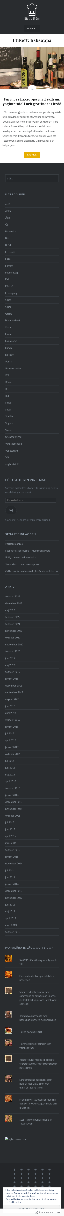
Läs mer (32, 154)
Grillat (8, 313)
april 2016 (10, 781)
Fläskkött (10, 286)
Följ (11, 510)
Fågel (8, 258)
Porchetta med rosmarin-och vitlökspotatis (35, 1045)
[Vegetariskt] (42, 1178)
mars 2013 (11, 925)
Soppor (9, 423)
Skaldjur (9, 416)
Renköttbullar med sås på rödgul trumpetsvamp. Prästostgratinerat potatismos (38, 1063)
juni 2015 (10, 829)
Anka (8, 210)
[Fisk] (21, 1178)
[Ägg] (21, 1182)
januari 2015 (11, 856)
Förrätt (9, 265)
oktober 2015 (12, 815)
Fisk (7, 279)
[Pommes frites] (14, 1186)
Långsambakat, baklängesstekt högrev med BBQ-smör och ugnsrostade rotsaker (35, 1083)
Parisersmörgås (14, 543)
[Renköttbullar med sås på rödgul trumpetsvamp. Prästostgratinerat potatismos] (32, 1055)
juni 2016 (10, 767)
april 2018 (10, 712)
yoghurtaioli (11, 464)
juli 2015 (9, 822)
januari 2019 (11, 678)
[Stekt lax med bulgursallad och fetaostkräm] (32, 1115)
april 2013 (10, 918)
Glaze (8, 306)
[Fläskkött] (42, 1170)
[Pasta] (35, 1174)
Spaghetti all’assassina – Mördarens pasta (27, 550)
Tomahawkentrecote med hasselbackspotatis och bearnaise (37, 1017)
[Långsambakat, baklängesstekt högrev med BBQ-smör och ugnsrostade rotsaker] (32, 1075)
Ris (7, 389)
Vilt (7, 457)
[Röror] (49, 1170)
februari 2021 (12, 624)
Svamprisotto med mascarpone (22, 564)
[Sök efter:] (32, 178)
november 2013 (13, 897)
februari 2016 (12, 788)
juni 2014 (10, 877)
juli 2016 (9, 760)
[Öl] (28, 1174)
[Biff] (49, 1174)
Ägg (7, 217)
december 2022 (13, 603)
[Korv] (42, 1182)
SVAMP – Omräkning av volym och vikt (37, 962)
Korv (8, 327)
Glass (8, 299)
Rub (7, 395)
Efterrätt (10, 252)
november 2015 (13, 808)
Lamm (8, 334)
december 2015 (13, 801)
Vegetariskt (11, 450)
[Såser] (35, 1170)
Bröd (8, 245)
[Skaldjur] (35, 1186)
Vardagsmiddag (13, 443)
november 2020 (13, 630)
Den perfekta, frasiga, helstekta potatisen (36, 978)
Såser (8, 409)
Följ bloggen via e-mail (26, 479)
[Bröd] (35, 1182)
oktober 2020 (12, 637)
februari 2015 (12, 849)
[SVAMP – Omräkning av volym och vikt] (32, 955)
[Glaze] (49, 1182)
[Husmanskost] (42, 1174)
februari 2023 (12, 596)
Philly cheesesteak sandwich (20, 557)
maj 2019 (10, 665)
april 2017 (10, 740)
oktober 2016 (12, 754)
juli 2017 (9, 733)
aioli (7, 204)
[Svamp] (14, 1182)
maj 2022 (10, 610)
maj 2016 (10, 774)
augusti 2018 (12, 699)
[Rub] (42, 1186)
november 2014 (13, 863)
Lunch (8, 347)
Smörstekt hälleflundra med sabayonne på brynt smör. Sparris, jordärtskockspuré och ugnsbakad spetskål (37, 998)
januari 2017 (11, 747)
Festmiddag (11, 272)
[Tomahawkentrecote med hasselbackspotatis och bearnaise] (32, 1011)
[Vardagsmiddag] (28, 1178)
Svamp (8, 430)
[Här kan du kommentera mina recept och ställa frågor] (14, 1170)
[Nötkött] (21, 1170)
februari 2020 (12, 651)
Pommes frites (13, 368)
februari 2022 (12, 617)
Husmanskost (12, 320)
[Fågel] (14, 1178)
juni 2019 (10, 658)
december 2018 (13, 685)
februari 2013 (12, 931)
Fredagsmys (11, 293)
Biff (7, 238)
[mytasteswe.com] (15, 1139)
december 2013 (13, 890)
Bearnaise (10, 231)
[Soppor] (49, 1178)
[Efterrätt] (28, 1182)
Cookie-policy (15, 1202)
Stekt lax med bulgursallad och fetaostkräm (35, 1121)
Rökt (8, 375)
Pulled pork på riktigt (30, 1031)
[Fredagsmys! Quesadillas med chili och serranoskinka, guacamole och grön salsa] (32, 1095)
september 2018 (14, 692)
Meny (33, 28)
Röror (8, 382)
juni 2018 (10, 706)
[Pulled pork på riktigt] (32, 1027)
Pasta (8, 361)
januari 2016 (11, 795)
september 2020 (14, 644)
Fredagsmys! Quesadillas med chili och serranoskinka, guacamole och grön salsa (38, 1103)
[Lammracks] (49, 1186)
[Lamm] (35, 1178)
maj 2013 (10, 911)
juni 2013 (10, 904)
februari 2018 (12, 719)
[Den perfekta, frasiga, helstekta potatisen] (32, 971)
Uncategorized (13, 436)
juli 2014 (9, 870)
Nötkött (9, 354)
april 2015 (10, 836)
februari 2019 (12, 671)
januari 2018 (11, 726)
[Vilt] (28, 1170)
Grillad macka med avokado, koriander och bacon (31, 571)
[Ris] (28, 1186)
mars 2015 (11, 843)
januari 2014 (11, 884)
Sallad (8, 402)
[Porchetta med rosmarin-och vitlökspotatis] (32, 1039)
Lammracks (11, 341)
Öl (6, 224)
